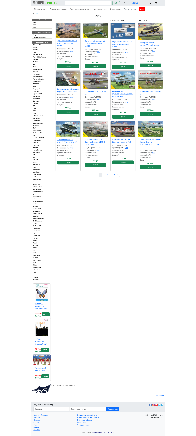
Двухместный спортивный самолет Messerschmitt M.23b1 (95, 43)
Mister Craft (36, 211)
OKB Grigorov (37, 221)
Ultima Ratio (37, 270)
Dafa (34, 108)
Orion (35, 223)
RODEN (35, 245)
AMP (34, 67)
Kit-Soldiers (36, 164)
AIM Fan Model (37, 54)
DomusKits (36, 118)
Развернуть (159, 396)
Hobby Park (36, 145)
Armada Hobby (37, 69)
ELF (34, 128)
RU (137, 3)
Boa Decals (36, 96)
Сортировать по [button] (116, 20)
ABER (35, 47)
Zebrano (35, 277)
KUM (34, 167)
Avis (37, 13)
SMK (34, 253)
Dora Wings (36, 120)
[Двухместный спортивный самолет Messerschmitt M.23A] (123, 31)
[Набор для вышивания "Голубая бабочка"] (42, 292)
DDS (34, 113)
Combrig (35, 103)
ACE (34, 52)
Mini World (36, 204)
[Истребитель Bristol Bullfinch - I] (150, 80)
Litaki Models (37, 174)
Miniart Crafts (37, 209)
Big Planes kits (37, 94)
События (36, 430)
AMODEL (36, 64)
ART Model (36, 74)
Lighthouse (36, 172)
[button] (125, 2)
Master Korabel (37, 187)
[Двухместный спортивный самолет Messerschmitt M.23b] (68, 30)
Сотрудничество (83, 425)
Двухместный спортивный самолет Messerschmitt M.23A (122, 44)
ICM (34, 155)
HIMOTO (35, 142)
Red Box (35, 238)
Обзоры (36, 427)
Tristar (35, 265)
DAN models (37, 111)
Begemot (36, 91)
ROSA (35, 248)
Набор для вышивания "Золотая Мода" (41, 341)
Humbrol (35, 147)
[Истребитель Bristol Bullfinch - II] (95, 80)
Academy (36, 49)
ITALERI (35, 160)
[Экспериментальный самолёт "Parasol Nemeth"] (150, 31)
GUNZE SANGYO (38, 138)
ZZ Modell (36, 280)
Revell (35, 243)
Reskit (35, 240)
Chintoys (36, 101)
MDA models (37, 189)
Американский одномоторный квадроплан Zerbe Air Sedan (122, 94)
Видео (35, 425)
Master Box (36, 184)
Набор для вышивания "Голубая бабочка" (42, 306)
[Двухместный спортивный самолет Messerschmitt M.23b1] (95, 30)
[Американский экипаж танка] (42, 360)
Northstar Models (38, 218)
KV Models (36, 169)
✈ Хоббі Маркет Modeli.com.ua (103, 432)
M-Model (35, 177)
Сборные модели (40, 9)
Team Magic (37, 260)
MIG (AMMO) (37, 196)
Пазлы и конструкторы (58, 9)
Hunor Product (37, 150)
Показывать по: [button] (144, 20)
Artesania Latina (38, 76)
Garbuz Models (38, 133)
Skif (34, 250)
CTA (34, 106)
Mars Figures (37, 179)
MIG (34, 194)
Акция (142, 9)
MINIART (35, 206)
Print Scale (36, 231)
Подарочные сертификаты (87, 415)
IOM (34, 157)
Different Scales (38, 116)
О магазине (81, 422)
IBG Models (36, 152)
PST (34, 233)
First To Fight (37, 130)
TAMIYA (35, 257)
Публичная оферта (84, 420)
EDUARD (35, 125)
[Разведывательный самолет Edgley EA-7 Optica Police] (68, 78)
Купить (45, 314)
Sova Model (36, 255)
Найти (116, 3)
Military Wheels (38, 201)
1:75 (34, 27)
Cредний (36, 35)
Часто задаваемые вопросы (88, 417)
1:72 (34, 25)
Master (35, 182)
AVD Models (37, 81)
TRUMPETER (37, 267)
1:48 (34, 22)
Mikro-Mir (36, 199)
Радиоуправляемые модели (80, 9)
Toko (34, 262)
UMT (34, 272)
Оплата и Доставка (40, 415)
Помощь (36, 420)
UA (134, 3)
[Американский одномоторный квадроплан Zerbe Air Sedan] (123, 80)
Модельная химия (100, 9)
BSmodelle (36, 98)
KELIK (35, 162)
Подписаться (113, 409)
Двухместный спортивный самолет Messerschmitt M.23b (67, 43)
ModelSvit (36, 216)
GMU (34, 135)
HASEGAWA (37, 140)
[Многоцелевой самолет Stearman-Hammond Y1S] (123, 129)
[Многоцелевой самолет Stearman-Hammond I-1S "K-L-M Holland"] (95, 129)
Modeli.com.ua (37, 213)
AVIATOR (36, 84)
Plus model (36, 228)
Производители (130, 9)
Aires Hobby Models (39, 57)
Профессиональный (39, 37)
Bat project (36, 89)
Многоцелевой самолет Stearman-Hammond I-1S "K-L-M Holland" (95, 142)
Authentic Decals (38, 79)
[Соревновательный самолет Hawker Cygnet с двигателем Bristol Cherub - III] (150, 129)
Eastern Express (38, 123)
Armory (35, 71)
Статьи (36, 422)
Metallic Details (38, 191)
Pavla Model (37, 226)
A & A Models (37, 45)
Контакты (37, 417)
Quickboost (36, 235)
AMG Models (37, 62)
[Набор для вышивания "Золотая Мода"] (42, 327)
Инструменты (115, 9)
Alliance (35, 59)
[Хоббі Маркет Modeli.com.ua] (45, 2)
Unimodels (36, 275)
